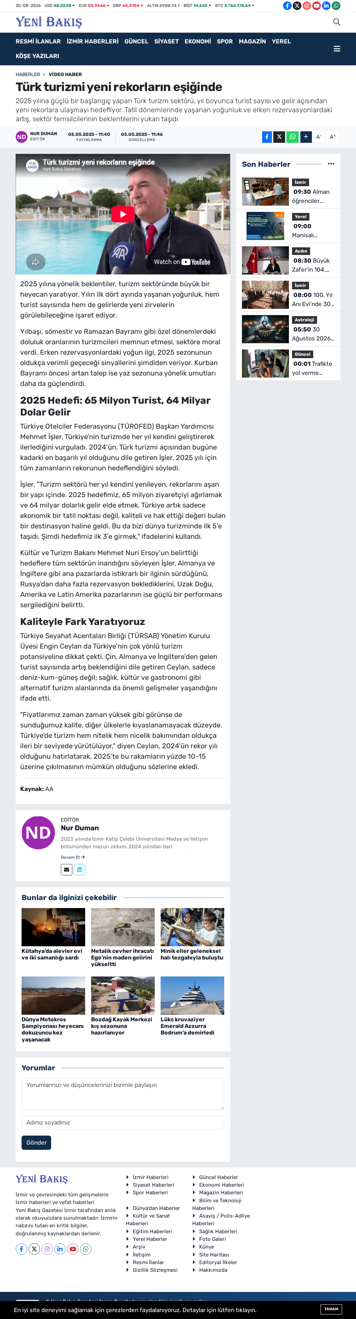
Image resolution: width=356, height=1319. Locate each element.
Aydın (301, 251)
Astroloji (304, 319)
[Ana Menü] (337, 48)
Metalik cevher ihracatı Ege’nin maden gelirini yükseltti (122, 957)
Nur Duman (80, 828)
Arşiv (139, 1247)
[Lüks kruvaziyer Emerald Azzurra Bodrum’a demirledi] (192, 994)
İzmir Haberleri (151, 1177)
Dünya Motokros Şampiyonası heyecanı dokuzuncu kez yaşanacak (53, 1029)
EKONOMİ (198, 41)
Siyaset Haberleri (153, 1185)
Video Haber (65, 74)
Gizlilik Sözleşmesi (155, 1270)
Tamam (331, 1309)
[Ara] (336, 22)
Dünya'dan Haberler (156, 1208)
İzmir (300, 182)
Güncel (302, 354)
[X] (34, 1249)
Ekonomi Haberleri (221, 1185)
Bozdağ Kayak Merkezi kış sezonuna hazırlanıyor (121, 1026)
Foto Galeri (212, 1239)
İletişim (142, 1255)
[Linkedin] (79, 869)
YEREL (281, 41)
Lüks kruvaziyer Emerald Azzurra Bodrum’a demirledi (188, 1026)
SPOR (225, 41)
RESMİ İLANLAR (38, 41)
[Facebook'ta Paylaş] (267, 137)
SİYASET (166, 41)
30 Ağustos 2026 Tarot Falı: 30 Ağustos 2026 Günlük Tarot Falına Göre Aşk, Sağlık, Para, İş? (311, 334)
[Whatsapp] (85, 1249)
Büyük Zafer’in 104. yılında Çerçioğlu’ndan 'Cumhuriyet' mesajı (312, 265)
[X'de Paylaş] (279, 137)
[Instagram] (47, 1249)
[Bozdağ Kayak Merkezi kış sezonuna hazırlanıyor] (123, 994)
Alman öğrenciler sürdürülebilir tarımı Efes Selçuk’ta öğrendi (311, 196)
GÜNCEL (136, 41)
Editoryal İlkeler (218, 1262)
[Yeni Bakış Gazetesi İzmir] (49, 21)
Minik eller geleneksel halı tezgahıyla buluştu (192, 954)
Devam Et (71, 857)
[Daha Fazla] (306, 137)
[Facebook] (21, 1249)
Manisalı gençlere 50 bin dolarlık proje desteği (313, 231)
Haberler (28, 74)
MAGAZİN (252, 41)
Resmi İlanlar (148, 1262)
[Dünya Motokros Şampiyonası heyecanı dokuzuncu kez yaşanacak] (53, 994)
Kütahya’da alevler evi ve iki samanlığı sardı (52, 954)
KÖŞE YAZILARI (37, 55)
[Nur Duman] (38, 832)
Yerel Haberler (150, 1239)
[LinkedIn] (60, 1249)
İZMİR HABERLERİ (93, 41)
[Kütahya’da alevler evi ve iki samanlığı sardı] (53, 926)
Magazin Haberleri (221, 1192)
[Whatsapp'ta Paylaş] (292, 137)
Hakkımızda (213, 1270)
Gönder (36, 1142)
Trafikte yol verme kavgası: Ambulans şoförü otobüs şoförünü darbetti (312, 368)
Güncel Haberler (218, 1177)
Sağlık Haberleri (218, 1231)
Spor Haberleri (150, 1192)
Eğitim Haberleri (152, 1231)
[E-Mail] (66, 869)
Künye (206, 1247)
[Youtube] (73, 1249)
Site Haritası (214, 1255)
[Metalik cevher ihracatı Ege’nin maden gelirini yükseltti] (123, 926)
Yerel (301, 216)
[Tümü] (331, 163)
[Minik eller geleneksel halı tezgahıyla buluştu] (192, 926)
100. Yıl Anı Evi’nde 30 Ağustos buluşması (312, 299)
